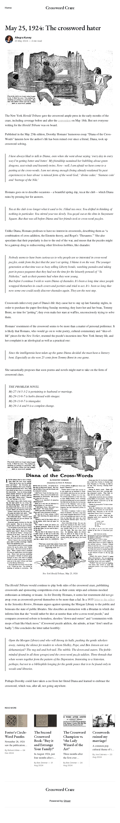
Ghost (67, 800)
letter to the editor (104, 599)
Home (8, 7)
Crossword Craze (60, 7)
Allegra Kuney (23, 37)
